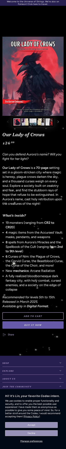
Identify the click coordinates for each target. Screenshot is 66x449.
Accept (31, 425)
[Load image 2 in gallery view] (25, 122)
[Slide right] (58, 122)
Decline (31, 433)
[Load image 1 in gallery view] (17, 122)
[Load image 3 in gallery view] (33, 122)
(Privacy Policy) (31, 416)
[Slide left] (7, 122)
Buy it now (33, 324)
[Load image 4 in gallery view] (41, 122)
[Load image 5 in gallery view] (49, 122)
